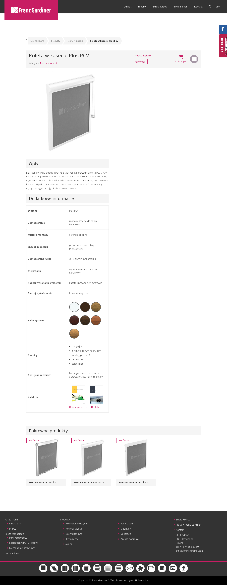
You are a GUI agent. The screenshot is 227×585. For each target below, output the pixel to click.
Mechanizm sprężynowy (22, 547)
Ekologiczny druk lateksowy (23, 542)
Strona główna (37, 40)
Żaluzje (68, 544)
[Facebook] (223, 30)
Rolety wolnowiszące (76, 523)
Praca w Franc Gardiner (188, 524)
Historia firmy (11, 553)
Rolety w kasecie (75, 40)
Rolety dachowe (73, 533)
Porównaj (139, 61)
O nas (127, 6)
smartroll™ (15, 523)
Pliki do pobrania (129, 539)
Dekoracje (125, 533)
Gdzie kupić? (180, 61)
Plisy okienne (72, 539)
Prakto (12, 528)
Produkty (141, 6)
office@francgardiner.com (190, 550)
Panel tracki (126, 523)
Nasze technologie (14, 533)
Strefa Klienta (160, 6)
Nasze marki (11, 519)
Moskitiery (125, 528)
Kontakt (198, 6)
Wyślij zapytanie (143, 55)
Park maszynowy (18, 537)
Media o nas (180, 6)
